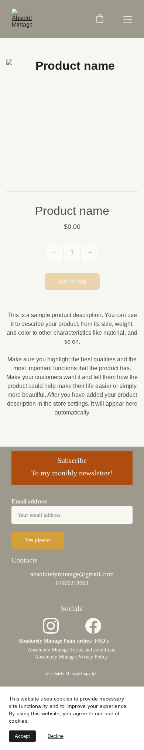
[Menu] (127, 19)
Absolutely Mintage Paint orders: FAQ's (63, 641)
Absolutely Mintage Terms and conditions (72, 650)
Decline (56, 736)
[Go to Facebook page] (93, 626)
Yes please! (38, 540)
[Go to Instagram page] (51, 626)
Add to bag (72, 281)
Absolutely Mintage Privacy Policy (72, 657)
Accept (22, 736)
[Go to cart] (99, 19)
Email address (29, 501)
